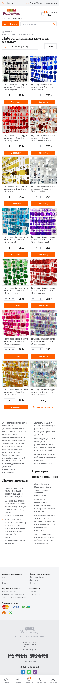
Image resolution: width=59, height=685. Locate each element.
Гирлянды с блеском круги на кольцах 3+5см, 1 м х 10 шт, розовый (43, 341)
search (54, 24)
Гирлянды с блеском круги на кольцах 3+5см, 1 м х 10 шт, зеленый (16, 290)
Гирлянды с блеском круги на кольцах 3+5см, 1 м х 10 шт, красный (43, 290)
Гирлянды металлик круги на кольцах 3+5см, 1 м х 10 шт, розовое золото (43, 138)
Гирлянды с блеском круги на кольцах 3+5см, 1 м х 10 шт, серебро (43, 392)
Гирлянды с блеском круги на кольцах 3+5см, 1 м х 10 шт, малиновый (16, 341)
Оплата (32, 583)
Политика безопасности (13, 594)
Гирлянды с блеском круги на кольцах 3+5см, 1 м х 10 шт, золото (16, 392)
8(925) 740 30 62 (29, 667)
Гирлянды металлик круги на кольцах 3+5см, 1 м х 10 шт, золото (16, 189)
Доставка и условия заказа (14, 597)
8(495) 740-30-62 (17, 654)
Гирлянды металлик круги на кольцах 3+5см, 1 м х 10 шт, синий (43, 87)
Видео (5, 583)
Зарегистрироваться (47, 3)
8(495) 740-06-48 (39, 657)
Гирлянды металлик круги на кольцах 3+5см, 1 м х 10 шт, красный (16, 138)
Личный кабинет (37, 577)
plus (13, 95)
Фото (4, 580)
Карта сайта (34, 594)
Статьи (5, 577)
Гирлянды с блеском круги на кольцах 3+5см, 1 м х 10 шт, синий (16, 240)
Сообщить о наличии (43, 407)
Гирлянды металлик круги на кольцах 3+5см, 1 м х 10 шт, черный (16, 87)
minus (6, 95)
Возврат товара (9, 591)
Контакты (33, 591)
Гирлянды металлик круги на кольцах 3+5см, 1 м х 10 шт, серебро (43, 189)
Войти (33, 3)
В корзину (16, 102)
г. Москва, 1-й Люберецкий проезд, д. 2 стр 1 (29, 644)
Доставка (33, 580)
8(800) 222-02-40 (39, 654)
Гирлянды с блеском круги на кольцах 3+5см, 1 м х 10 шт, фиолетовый (43, 240)
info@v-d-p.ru (29, 650)
